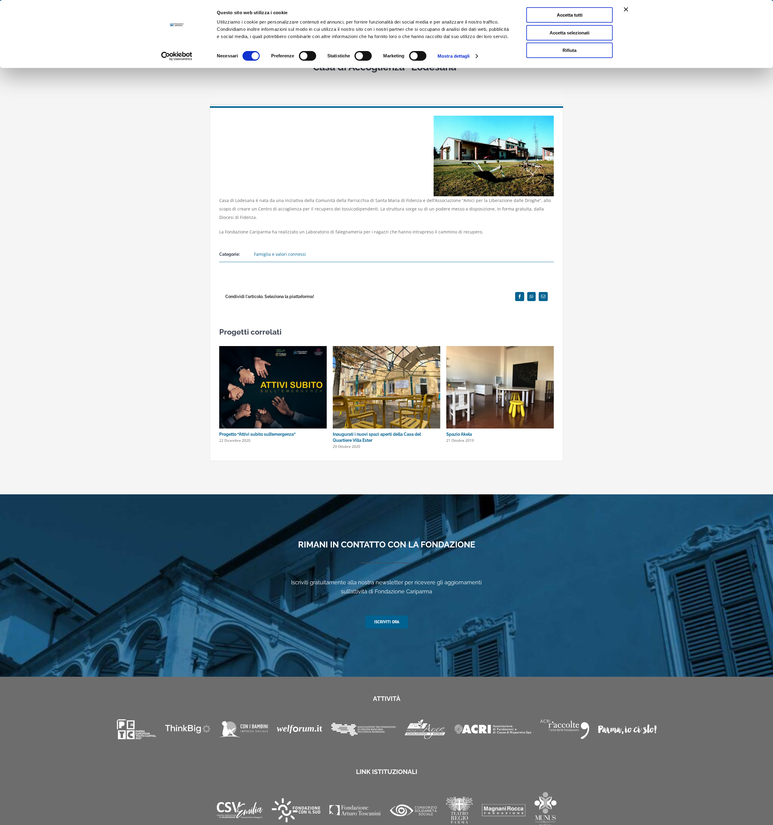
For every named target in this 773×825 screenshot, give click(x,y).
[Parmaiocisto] (627, 729)
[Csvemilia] (239, 810)
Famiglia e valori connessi (280, 254)
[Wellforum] (299, 729)
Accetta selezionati (569, 32)
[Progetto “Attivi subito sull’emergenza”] (273, 349)
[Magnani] (503, 810)
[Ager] (425, 729)
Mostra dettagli (454, 56)
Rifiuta (569, 50)
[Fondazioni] (363, 729)
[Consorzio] (413, 810)
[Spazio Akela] (500, 349)
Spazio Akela (459, 434)
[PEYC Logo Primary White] (136, 729)
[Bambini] (243, 729)
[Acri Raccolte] (565, 729)
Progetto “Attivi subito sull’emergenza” (257, 434)
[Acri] (493, 729)
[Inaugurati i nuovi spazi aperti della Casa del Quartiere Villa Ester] (386, 349)
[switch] (307, 56)
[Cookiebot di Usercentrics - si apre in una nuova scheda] (176, 56)
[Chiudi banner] (626, 9)
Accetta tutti (569, 15)
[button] (223, 397)
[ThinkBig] (188, 729)
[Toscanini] (355, 810)
